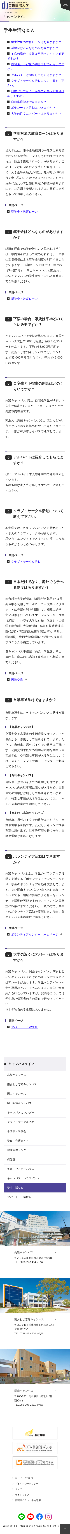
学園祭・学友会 (16, 1131)
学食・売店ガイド (18, 1140)
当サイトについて (24, 1478)
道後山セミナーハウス (20, 1168)
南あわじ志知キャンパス (22, 1084)
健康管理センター (18, 1150)
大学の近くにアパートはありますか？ (36, 113)
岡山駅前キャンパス (19, 1103)
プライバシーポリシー (26, 1483)
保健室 (11, 1159)
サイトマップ (22, 1494)
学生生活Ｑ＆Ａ (16, 1187)
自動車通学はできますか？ (29, 101)
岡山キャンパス (16, 1093)
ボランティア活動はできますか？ (33, 107)
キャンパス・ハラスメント (23, 1178)
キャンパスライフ (21, 1064)
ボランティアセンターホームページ (35, 934)
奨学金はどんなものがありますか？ (35, 48)
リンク (18, 1489)
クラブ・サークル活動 (26, 561)
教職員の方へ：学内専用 (28, 1500)
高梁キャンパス (16, 1074)
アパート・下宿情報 (24, 1027)
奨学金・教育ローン (24, 211)
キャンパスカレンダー (20, 1112)
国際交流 (17, 679)
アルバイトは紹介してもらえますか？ (36, 74)
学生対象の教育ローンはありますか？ (36, 42)
